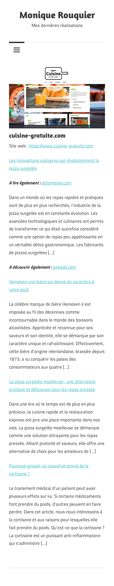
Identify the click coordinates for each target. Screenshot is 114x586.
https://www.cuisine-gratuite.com (61, 145)
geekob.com (64, 267)
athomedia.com (56, 182)
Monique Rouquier (57, 15)
